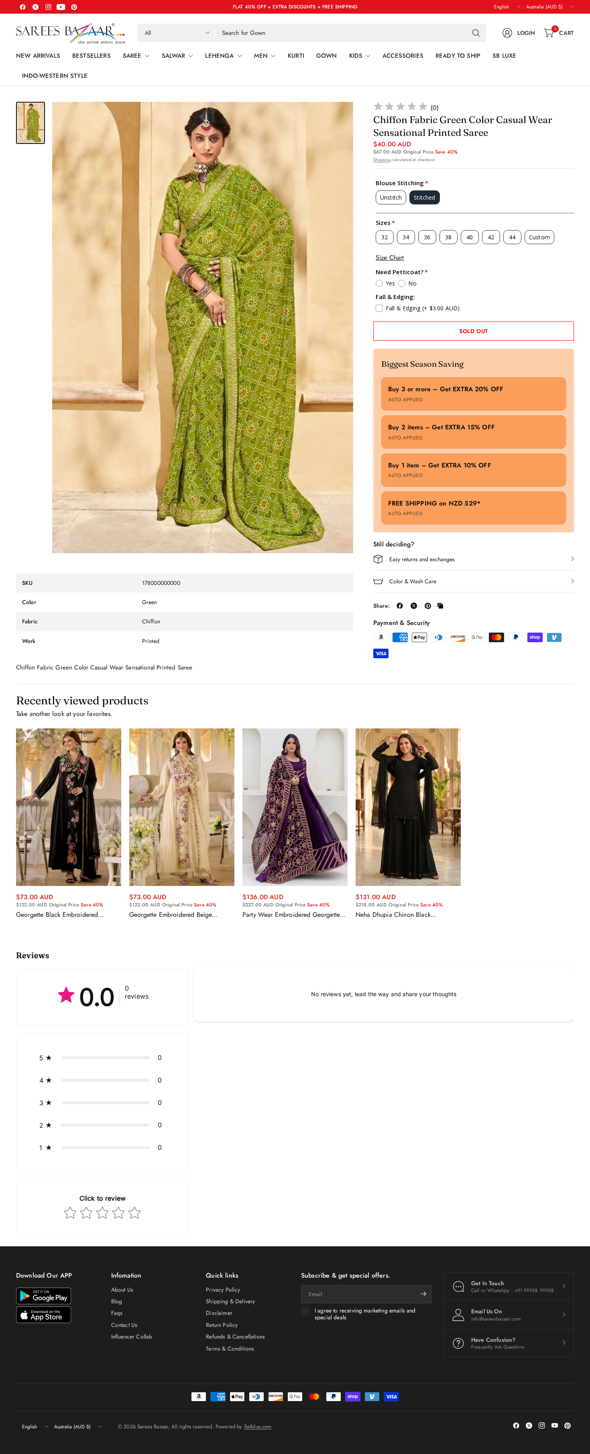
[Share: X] (414, 606)
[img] (400, 107)
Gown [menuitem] (326, 55)
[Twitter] (35, 6)
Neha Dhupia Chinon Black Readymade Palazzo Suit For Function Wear (408, 914)
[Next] (574, 823)
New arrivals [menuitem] (38, 55)
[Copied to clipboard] (440, 606)
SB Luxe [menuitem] (504, 55)
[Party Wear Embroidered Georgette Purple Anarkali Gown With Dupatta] (295, 807)
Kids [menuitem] (356, 55)
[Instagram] (48, 6)
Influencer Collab (132, 1337)
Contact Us (124, 1325)
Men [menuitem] (261, 55)
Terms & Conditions (230, 1349)
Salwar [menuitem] (173, 55)
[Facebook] (22, 6)
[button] (103, 1058)
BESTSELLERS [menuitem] (91, 55)
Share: (381, 606)
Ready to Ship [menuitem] (457, 55)
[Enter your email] (423, 1294)
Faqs (117, 1313)
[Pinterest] (73, 6)
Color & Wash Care (412, 581)
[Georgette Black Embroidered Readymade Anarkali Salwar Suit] (68, 807)
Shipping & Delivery (230, 1301)
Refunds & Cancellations (235, 1337)
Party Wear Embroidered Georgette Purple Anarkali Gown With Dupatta (292, 914)
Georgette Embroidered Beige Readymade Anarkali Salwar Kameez (179, 914)
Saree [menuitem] (132, 55)
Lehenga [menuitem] (219, 55)
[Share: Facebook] (400, 606)
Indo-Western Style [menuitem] (54, 75)
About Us (122, 1290)
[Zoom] (338, 117)
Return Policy (222, 1325)
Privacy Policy (223, 1290)
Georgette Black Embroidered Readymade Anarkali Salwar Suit (61, 914)
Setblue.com (258, 1426)
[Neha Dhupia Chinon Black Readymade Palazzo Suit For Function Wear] (408, 807)
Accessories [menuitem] (402, 55)
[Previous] (16, 823)
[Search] (476, 33)
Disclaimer (219, 1313)
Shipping (382, 159)
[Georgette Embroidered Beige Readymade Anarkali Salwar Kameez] (181, 807)
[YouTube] (61, 6)
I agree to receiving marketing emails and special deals (365, 1314)
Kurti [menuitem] (296, 55)
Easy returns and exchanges (422, 559)
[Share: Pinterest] (428, 606)
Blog (116, 1301)
